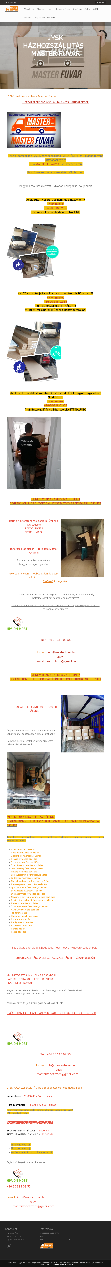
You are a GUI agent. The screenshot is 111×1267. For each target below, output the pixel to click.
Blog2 (15, 24)
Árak (50, 9)
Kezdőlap (7, 24)
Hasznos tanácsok (63, 9)
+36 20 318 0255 (11, 2)
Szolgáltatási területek (81, 9)
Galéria (96, 9)
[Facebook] (9, 1246)
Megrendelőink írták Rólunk (45, 18)
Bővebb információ (66, 1264)
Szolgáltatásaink (39, 9)
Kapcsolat (101, 2)
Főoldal (27, 9)
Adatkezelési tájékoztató (49, 1233)
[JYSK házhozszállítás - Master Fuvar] (12, 9)
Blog (41, 1236)
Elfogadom (55, 1264)
